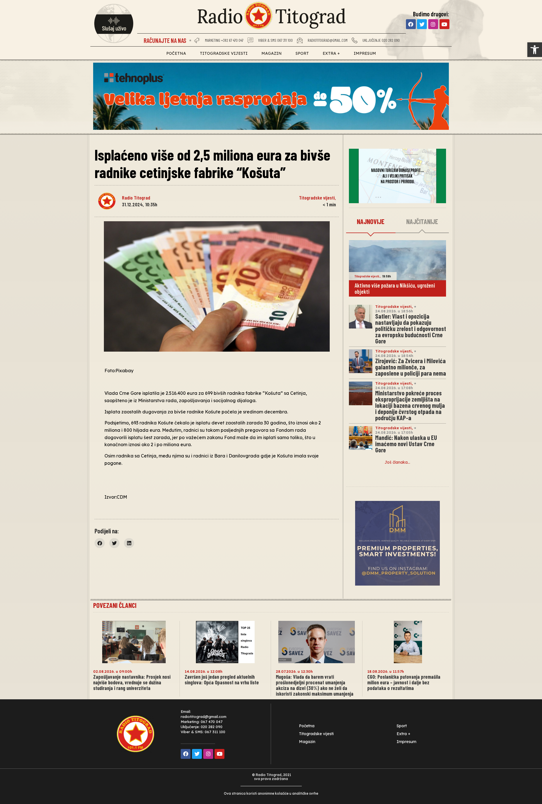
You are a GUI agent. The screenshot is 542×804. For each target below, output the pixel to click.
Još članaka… (397, 462)
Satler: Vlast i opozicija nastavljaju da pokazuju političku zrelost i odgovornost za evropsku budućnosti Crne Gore (410, 328)
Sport (302, 53)
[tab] (370, 222)
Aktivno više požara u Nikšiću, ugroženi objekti (395, 288)
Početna (176, 53)
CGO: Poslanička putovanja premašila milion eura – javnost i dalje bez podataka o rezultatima (403, 682)
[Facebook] (411, 24)
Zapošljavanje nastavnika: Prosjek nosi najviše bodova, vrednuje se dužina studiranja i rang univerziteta (132, 682)
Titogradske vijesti (224, 53)
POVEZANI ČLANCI (114, 605)
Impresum (365, 53)
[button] (534, 49)
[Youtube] (444, 24)
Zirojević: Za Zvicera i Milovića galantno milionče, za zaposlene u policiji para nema (410, 367)
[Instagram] (433, 24)
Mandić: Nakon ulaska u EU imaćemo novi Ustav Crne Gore (406, 444)
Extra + (331, 53)
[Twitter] (422, 24)
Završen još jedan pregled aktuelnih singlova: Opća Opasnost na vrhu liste (222, 679)
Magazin (271, 53)
